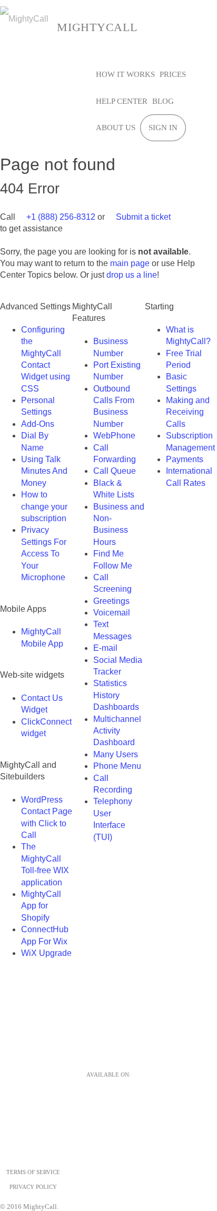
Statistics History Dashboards (116, 695)
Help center (121, 101)
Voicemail (111, 612)
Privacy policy (33, 1187)
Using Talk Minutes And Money (44, 471)
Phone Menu (117, 765)
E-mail (105, 647)
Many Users (115, 754)
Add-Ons (37, 423)
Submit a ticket (142, 216)
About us (115, 127)
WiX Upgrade (46, 953)
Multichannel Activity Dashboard (117, 731)
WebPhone (114, 435)
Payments (184, 459)
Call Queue (114, 470)
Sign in (163, 127)
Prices (173, 74)
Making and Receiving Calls (188, 412)
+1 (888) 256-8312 (59, 216)
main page (130, 263)
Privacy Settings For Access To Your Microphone (43, 553)
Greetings (111, 601)
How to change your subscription (44, 506)
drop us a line (131, 274)
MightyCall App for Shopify (41, 906)
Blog (163, 101)
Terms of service (33, 1172)
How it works (125, 74)
